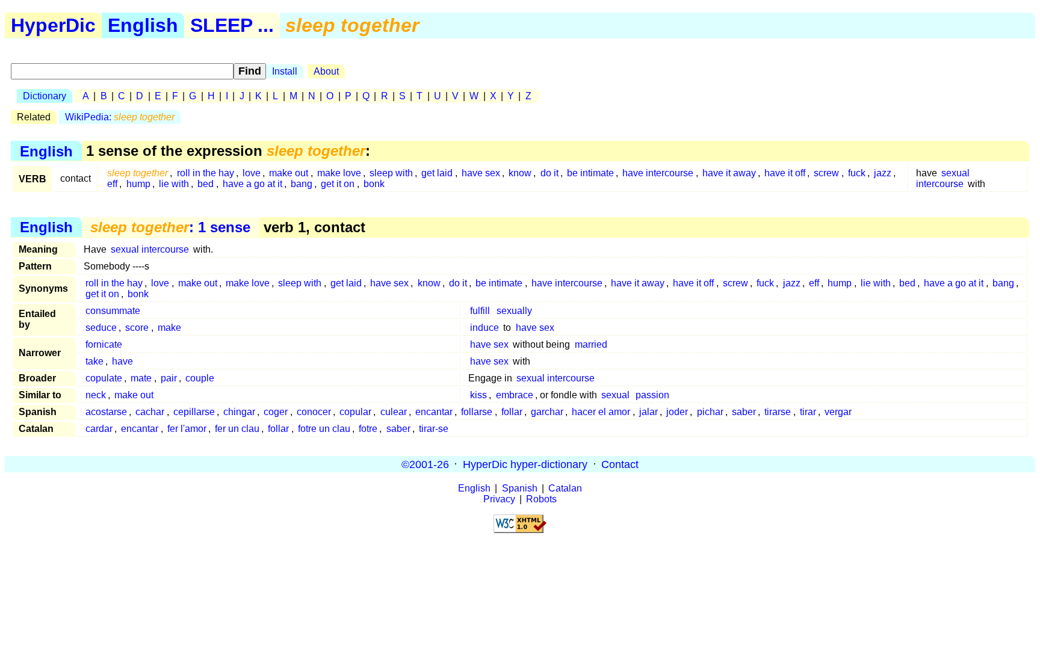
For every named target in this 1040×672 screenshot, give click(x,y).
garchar (547, 412)
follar (511, 412)
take (94, 361)
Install (284, 71)
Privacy (499, 499)
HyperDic (53, 25)
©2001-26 (425, 464)
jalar (648, 412)
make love (339, 173)
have (122, 361)
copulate (103, 378)
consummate (112, 311)
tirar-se (433, 429)
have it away (729, 173)
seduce (101, 327)
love (252, 173)
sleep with (391, 173)
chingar (239, 412)
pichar (710, 412)
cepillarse (194, 412)
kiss (478, 395)
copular (355, 412)
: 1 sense (170, 227)
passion (652, 395)
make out (288, 173)
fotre (368, 429)
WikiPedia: (120, 117)
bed (205, 184)
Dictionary (44, 96)
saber (744, 412)
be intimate (590, 173)
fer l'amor (186, 429)
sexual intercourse (943, 178)
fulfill (480, 311)
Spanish (519, 488)
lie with (174, 184)
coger (276, 412)
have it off (784, 173)
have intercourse (657, 173)
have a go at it (252, 184)
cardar (99, 429)
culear (393, 412)
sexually (514, 311)
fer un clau (237, 429)
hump (138, 184)
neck (95, 395)
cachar (149, 412)
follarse (476, 412)
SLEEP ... (232, 25)
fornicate (103, 344)
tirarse (777, 412)
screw (826, 173)
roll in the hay (205, 173)
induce (484, 327)
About (326, 71)
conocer (314, 412)
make (169, 327)
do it (549, 173)
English (143, 25)
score (137, 327)
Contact (620, 464)
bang (301, 184)
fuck (856, 173)
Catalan (565, 488)
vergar (838, 412)
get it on (337, 184)
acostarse (106, 412)
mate (141, 378)
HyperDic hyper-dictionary (525, 464)
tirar (808, 412)
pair (169, 378)
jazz (882, 173)
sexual (615, 395)
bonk (374, 184)
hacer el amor (601, 412)
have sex (481, 173)
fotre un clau (324, 429)
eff (112, 184)
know (520, 173)
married (591, 344)
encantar (434, 412)
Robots (541, 499)
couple (199, 378)
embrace (514, 395)
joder (677, 412)
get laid (437, 173)
